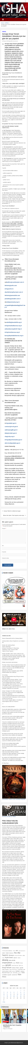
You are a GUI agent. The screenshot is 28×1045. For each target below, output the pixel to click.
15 (20, 994)
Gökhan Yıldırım (15, 967)
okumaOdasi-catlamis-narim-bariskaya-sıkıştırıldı (13, 799)
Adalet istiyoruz (9, 953)
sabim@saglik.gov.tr (11, 430)
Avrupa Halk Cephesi (18, 955)
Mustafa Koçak (6, 972)
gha (10, 41)
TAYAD (23, 972)
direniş (5, 960)
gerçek (8, 965)
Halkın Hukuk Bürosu (13, 969)
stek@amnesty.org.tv (13, 302)
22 (20, 996)
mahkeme (22, 971)
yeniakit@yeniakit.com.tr (13, 298)
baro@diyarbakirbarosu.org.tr (14, 335)
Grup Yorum (6, 968)
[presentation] (24, 1007)
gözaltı (21, 967)
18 (7, 996)
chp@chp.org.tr (10, 436)
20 (14, 996)
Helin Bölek (20, 969)
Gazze (3, 965)
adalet (3, 953)
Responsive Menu (25, 1)
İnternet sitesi (5, 558)
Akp (15, 953)
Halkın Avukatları (5, 969)
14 (17, 994)
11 (7, 994)
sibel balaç (15, 972)
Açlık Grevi (9, 957)
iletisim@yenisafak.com (12, 295)
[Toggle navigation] (3, 19)
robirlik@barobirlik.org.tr (14, 322)
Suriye (19, 972)
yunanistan (14, 974)
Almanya (11, 955)
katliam (18, 971)
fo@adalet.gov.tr (11, 423)
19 (10, 996)
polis (11, 972)
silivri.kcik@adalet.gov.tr (12, 443)
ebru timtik (12, 960)
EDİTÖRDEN (5, 1021)
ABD (17, 950)
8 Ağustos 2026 (6, 1028)
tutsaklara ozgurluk (6, 974)
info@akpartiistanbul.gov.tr (13, 440)
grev (22, 965)
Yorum (4, 528)
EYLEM (14, 962)
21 (17, 996)
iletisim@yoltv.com (11, 285)
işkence (13, 971)
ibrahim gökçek (5, 971)
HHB (24, 969)
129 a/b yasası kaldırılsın (7, 950)
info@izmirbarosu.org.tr (12, 332)
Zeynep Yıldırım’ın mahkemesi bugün (12, 511)
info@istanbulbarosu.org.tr (13, 325)
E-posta (4, 552)
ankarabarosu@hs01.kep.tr (13, 329)
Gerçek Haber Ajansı (15, 965)
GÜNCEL (4, 31)
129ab (14, 950)
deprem (15, 957)
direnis (19, 957)
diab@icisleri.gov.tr (11, 433)
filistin (17, 963)
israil (10, 971)
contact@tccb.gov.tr (11, 426)
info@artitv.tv (9, 289)
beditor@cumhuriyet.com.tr (15, 282)
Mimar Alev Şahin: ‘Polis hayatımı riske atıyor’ (13, 515)
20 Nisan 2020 (5, 41)
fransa (21, 962)
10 (3, 994)
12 (10, 994)
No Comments (14, 41)
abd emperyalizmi (22, 950)
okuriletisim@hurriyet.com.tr (14, 292)
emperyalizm (7, 963)
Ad (2, 545)
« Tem (3, 1002)
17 (3, 996)
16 (24, 994)
